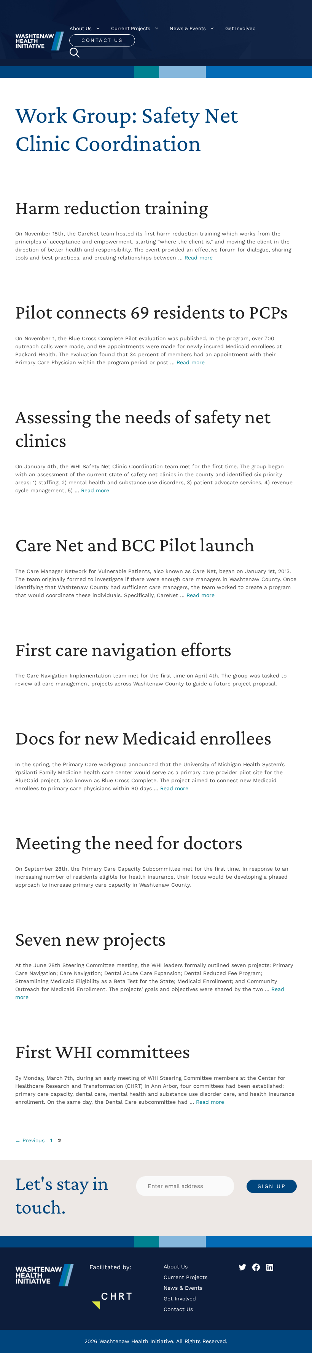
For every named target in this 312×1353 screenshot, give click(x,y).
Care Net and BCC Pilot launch (135, 544)
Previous (30, 1140)
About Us (81, 28)
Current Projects (130, 28)
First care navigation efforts (123, 649)
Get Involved (240, 28)
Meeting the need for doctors (128, 842)
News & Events (188, 28)
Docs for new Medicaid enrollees (143, 738)
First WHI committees (102, 1051)
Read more (199, 258)
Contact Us (102, 40)
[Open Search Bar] (74, 52)
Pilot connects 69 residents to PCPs (151, 312)
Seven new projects (90, 939)
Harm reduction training (111, 207)
